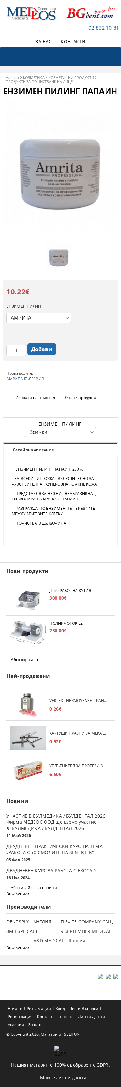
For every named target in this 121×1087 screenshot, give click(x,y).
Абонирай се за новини (34, 887)
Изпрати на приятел (35, 397)
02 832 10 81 (103, 27)
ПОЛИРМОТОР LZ (66, 623)
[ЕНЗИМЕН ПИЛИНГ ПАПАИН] (60, 234)
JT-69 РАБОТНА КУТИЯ (70, 590)
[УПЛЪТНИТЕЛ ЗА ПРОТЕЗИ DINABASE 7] (28, 770)
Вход (60, 1008)
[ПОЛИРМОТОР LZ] (28, 633)
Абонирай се (25, 660)
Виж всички (17, 894)
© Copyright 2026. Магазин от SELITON (43, 1034)
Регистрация (20, 1016)
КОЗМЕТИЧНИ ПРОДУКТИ (71, 77)
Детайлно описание (33, 449)
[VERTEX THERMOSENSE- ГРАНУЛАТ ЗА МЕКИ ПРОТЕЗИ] (28, 705)
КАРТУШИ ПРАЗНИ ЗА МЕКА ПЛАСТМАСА (78, 733)
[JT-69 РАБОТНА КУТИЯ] (28, 600)
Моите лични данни (63, 1077)
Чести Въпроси (84, 1008)
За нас (34, 1024)
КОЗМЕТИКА (34, 77)
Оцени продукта (80, 397)
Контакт (45, 1016)
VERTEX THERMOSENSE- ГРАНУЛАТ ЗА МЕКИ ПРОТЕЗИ (78, 700)
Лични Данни (91, 1016)
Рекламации (39, 1008)
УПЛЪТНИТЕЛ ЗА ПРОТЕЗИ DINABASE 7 (78, 766)
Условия (16, 1024)
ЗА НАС (43, 42)
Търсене (65, 1016)
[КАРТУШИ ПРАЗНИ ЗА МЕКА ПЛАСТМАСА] (28, 738)
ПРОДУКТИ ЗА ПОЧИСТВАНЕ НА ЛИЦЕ (39, 81)
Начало (12, 77)
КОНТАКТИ (73, 42)
